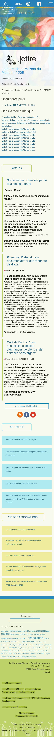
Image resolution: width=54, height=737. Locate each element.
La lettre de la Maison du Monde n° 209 (18, 147)
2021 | (43, 631)
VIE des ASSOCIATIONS (23, 517)
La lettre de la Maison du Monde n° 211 (18, 141)
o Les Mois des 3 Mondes (13, 689)
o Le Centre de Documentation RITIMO (19, 698)
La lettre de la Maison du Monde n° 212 (18, 138)
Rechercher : (27, 616)
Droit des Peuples (41, 645)
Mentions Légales (26, 713)
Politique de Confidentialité (27, 716)
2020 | (38, 631)
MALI (46, 651)
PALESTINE (40, 654)
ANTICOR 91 (23, 638)
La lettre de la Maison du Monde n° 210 (18, 144)
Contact (28, 730)
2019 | (34, 631)
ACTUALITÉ (17, 427)
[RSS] (20, 415)
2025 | (13, 634)
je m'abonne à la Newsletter (27, 406)
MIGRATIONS (17, 654)
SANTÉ (18, 657)
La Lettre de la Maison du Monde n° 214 (19, 132)
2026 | (17, 634)
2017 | (25, 631)
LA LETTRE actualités (8, 651)
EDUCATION (13, 648)
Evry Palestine (22, 648)
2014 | (12, 631)
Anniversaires (13, 638)
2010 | (3, 631)
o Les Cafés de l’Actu (25, 692)
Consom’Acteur (27, 642)
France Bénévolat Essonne (36, 648)
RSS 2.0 (37, 730)
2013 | (7, 631)
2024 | (8, 634)
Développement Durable (17, 645)
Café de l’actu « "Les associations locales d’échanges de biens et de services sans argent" (24, 348)
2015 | (16, 631)
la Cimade (48, 648)
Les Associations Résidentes (14, 707)
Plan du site (6, 730)
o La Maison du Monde (11, 683)
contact (47, 672)
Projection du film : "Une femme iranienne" (20, 117)
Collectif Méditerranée (14, 642)
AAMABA (23, 634)
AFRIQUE (29, 634)
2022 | (48, 631)
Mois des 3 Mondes (29, 654)
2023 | (3, 634)
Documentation (30, 645)
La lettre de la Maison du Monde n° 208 (18, 150)
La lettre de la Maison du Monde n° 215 (18, 129)
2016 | (20, 631)
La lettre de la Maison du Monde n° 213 (18, 135)
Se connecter (18, 730)
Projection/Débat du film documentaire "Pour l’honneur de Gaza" (27, 261)
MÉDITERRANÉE (6, 654)
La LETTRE (27, 13)
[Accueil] (5, 4)
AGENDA (16, 168)
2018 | (29, 631)
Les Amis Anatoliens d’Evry (24, 651)
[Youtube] (33, 415)
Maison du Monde (38, 651)
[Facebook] (26, 415)
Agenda (18, 4)
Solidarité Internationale (28, 657)
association (35, 638)
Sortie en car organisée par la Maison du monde (27, 182)
